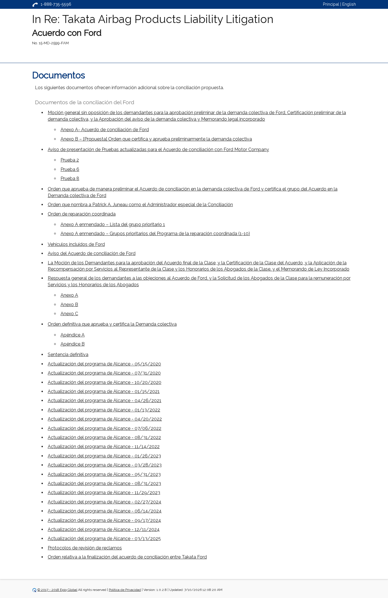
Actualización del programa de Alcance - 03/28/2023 (105, 465)
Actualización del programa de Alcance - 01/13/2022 (104, 410)
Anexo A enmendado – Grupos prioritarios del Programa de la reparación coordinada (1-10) (155, 233)
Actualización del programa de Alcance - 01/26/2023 (104, 456)
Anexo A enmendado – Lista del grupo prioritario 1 (113, 224)
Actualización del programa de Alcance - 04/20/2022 (105, 419)
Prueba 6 (70, 169)
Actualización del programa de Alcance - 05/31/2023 (104, 474)
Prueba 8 (70, 178)
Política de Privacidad (125, 590)
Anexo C (69, 313)
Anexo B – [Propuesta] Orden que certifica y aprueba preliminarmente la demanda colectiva (156, 139)
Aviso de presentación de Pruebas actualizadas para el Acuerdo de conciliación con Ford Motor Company (158, 149)
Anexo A (69, 295)
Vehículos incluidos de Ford (76, 244)
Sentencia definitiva (68, 354)
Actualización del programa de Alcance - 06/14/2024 (105, 511)
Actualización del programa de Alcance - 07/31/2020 (104, 373)
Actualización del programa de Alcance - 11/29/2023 (104, 492)
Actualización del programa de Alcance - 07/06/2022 (104, 428)
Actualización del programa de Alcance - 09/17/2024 (104, 520)
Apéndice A (73, 335)
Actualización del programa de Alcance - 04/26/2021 (104, 400)
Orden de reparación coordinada (82, 214)
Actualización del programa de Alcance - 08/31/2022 (104, 437)
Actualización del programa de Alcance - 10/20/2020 (104, 382)
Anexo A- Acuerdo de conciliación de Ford (105, 129)
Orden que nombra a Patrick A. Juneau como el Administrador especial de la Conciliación (140, 204)
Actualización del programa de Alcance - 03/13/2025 (104, 538)
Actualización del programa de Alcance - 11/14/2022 (104, 446)
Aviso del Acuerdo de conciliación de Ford (91, 253)
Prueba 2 (70, 160)
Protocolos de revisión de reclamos (85, 548)
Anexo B (69, 304)
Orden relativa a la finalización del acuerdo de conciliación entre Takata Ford (127, 557)
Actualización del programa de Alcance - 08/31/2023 (104, 483)
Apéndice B (73, 344)
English (349, 4)
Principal (331, 4)
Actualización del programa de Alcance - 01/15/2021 (104, 391)
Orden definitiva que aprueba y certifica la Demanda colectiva (112, 324)
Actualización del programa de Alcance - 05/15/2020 (104, 364)
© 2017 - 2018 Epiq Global (57, 590)
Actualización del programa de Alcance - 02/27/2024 (104, 502)
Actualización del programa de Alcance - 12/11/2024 (104, 529)
